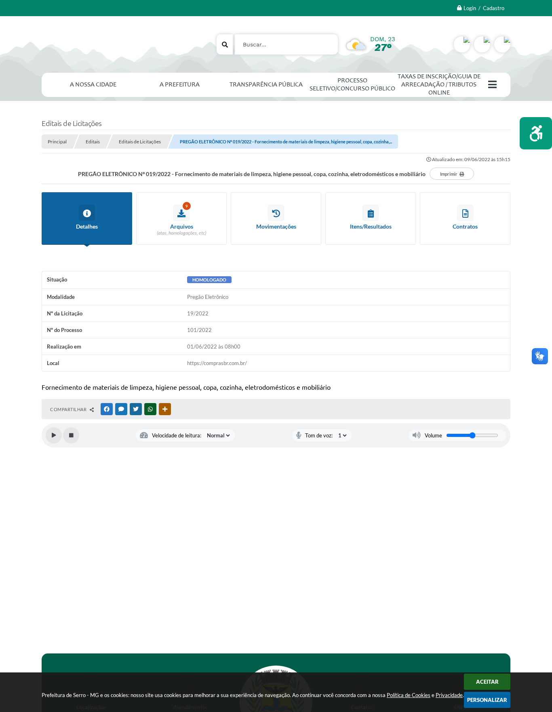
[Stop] (71, 435)
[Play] (54, 435)
